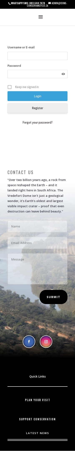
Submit (53, 297)
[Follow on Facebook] (29, 341)
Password (14, 66)
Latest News (37, 433)
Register (37, 108)
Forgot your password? (37, 122)
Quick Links (37, 376)
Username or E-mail (21, 47)
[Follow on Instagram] (46, 341)
